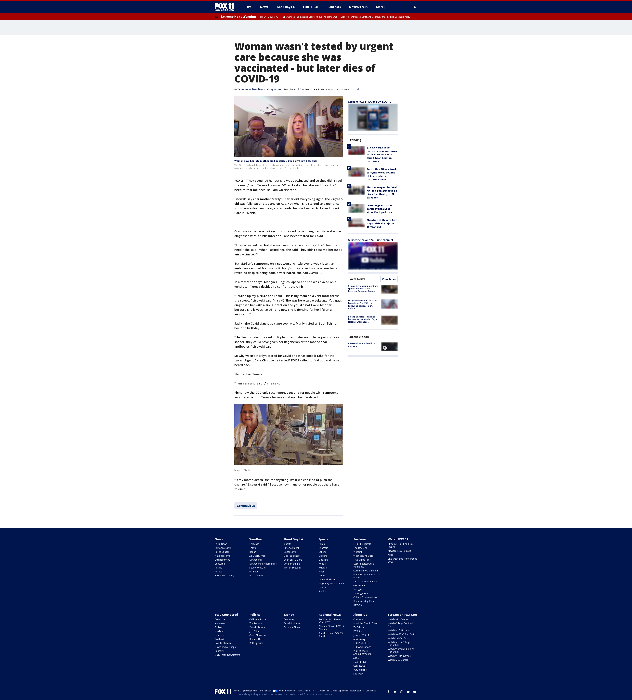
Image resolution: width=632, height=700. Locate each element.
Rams (322, 543)
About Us (360, 615)
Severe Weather (257, 567)
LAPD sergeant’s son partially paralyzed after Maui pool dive (379, 209)
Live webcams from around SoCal (402, 560)
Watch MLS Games (398, 659)
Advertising (359, 639)
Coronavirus (305, 89)
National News (222, 555)
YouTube (219, 631)
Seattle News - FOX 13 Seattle (331, 635)
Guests (287, 543)
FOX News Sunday (224, 575)
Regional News (330, 615)
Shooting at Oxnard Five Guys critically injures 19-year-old (382, 223)
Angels (322, 563)
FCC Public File (361, 643)
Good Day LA (293, 539)
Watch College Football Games (400, 625)
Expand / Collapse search (415, 7)
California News (223, 547)
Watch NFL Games (398, 619)
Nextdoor (220, 635)
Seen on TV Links (293, 559)
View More (389, 279)
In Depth (358, 551)
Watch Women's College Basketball (401, 650)
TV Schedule (359, 627)
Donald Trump (257, 627)
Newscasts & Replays (399, 550)
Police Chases (222, 551)
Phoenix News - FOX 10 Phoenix (331, 628)
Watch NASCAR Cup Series (402, 634)
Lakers (322, 551)
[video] (389, 346)
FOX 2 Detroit (290, 89)
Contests (358, 619)
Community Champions (365, 570)
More (380, 7)
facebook (388, 691)
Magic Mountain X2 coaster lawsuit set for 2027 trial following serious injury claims (362, 304)
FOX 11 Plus (359, 661)
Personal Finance (293, 627)
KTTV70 (357, 605)
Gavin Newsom (257, 635)
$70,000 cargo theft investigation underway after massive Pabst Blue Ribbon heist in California (382, 154)
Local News (356, 279)
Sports (323, 539)
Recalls (218, 567)
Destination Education (365, 581)
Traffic (252, 547)
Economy (289, 619)
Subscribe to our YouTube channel (370, 240)
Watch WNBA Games (399, 655)
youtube (408, 691)
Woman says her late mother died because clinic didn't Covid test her (275, 160)
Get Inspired (359, 585)
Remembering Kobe (364, 601)
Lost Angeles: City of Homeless (364, 565)
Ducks (322, 575)
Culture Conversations (365, 597)
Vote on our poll (292, 563)
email (414, 691)
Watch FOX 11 (398, 539)
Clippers (323, 555)
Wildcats (323, 567)
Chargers (323, 547)
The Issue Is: (360, 547)
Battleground (256, 643)
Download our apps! (225, 646)
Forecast (254, 543)
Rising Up (358, 589)
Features (360, 539)
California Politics (258, 619)
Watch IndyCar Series (399, 638)
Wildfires (253, 571)
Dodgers (323, 559)
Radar (252, 551)
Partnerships (360, 669)
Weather (255, 539)
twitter (395, 691)
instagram (401, 691)
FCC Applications (362, 646)
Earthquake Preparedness (263, 563)
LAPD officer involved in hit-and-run (362, 344)
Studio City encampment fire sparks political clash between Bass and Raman (363, 288)
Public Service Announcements (362, 652)
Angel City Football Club (331, 583)
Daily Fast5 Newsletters (227, 654)
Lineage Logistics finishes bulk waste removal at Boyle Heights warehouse (363, 319)
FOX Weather (256, 575)
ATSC (356, 657)
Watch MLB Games (398, 630)
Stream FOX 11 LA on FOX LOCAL (369, 102)
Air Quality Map (257, 555)
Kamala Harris (256, 639)
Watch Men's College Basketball (399, 643)
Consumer (220, 563)
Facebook (220, 619)
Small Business (292, 623)
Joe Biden (254, 631)
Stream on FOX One (402, 615)
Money (289, 615)
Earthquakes (256, 559)
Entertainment (222, 559)
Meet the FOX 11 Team (365, 623)
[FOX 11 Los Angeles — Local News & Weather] (225, 7)
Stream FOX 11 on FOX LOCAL (400, 545)
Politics (218, 571)
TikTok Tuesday (292, 567)
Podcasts (219, 650)
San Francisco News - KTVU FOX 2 (330, 621)
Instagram (220, 623)
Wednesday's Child (363, 555)
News (219, 539)
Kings (321, 571)
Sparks (322, 591)
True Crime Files (362, 559)
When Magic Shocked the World (366, 576)
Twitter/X (219, 639)
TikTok (218, 627)
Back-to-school (292, 555)
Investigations (360, 593)
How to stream (223, 643)
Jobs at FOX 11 (361, 635)
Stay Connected (226, 615)
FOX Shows (359, 631)
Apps (390, 554)
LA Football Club (327, 579)
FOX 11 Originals (362, 543)
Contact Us (359, 665)
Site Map (358, 673)
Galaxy (322, 587)
